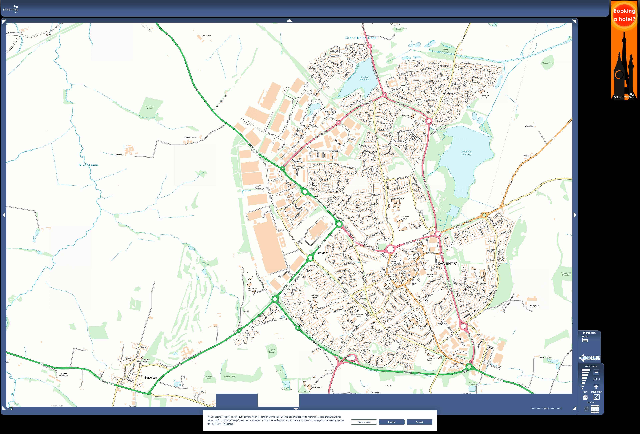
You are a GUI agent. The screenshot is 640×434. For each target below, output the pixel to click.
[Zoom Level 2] (585, 386)
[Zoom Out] (596, 372)
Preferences (364, 422)
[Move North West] (3, 21)
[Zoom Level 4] (585, 380)
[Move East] (575, 215)
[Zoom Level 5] (585, 378)
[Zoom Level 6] (585, 375)
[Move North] (289, 20)
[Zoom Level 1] (585, 388)
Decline (391, 422)
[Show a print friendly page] (585, 396)
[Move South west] (3, 408)
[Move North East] (575, 21)
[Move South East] (575, 408)
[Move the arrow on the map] (596, 396)
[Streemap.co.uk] (10, 7)
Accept (419, 422)
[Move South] (296, 409)
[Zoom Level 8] (585, 370)
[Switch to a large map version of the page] (591, 408)
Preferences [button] (228, 424)
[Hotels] (585, 340)
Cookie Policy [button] (297, 420)
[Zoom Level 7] (585, 372)
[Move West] (3, 215)
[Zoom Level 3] (585, 383)
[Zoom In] (596, 387)
